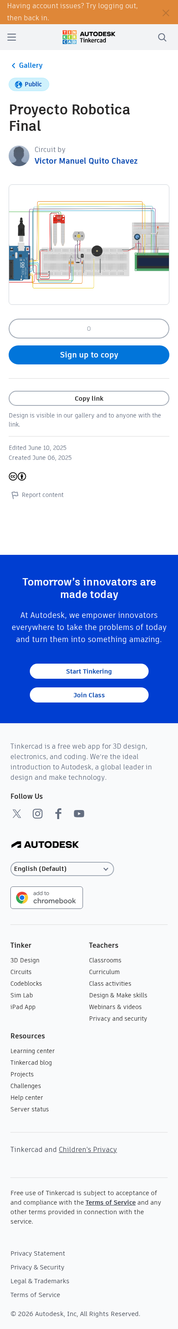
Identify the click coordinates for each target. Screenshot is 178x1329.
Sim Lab (21, 995)
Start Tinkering (89, 671)
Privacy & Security (37, 1267)
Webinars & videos (115, 1007)
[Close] (166, 12)
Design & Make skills (118, 995)
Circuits (21, 972)
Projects (22, 1074)
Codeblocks (26, 983)
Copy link (89, 398)
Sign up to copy (89, 354)
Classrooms (105, 960)
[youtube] (79, 813)
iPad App (22, 1007)
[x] (16, 813)
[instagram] (37, 813)
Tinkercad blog (31, 1062)
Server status (29, 1109)
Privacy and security (118, 1018)
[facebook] (58, 813)
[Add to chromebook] (46, 897)
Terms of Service (111, 1202)
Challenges (25, 1086)
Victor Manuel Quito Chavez (86, 160)
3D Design (24, 960)
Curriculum (104, 972)
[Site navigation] (11, 37)
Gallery (31, 65)
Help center (26, 1097)
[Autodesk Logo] (45, 845)
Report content (43, 494)
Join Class (89, 694)
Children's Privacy (88, 1150)
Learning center (32, 1051)
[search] (162, 37)
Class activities (110, 983)
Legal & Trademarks (40, 1280)
